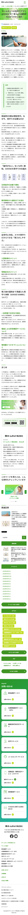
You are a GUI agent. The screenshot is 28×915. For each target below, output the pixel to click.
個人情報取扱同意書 (5, 892)
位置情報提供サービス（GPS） (9, 851)
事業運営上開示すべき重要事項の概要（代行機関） (12, 901)
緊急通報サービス (6, 849)
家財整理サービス (6, 863)
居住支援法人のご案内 (7, 866)
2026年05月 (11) (7, 579)
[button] (12, 501)
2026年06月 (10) (7, 576)
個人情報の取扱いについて (7, 890)
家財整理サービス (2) (9, 646)
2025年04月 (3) (7, 599)
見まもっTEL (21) (8, 626)
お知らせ (3, 877)
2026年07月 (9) (7, 574)
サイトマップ (4, 906)
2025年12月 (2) (7, 591)
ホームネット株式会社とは (8, 843)
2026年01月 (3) (7, 589)
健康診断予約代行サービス (8, 854)
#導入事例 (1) (16, 665)
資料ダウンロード (8, 779)
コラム (3, 31)
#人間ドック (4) (17, 663)
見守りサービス (6, 27)
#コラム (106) (7, 663)
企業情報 (3, 873)
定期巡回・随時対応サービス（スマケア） (12, 861)
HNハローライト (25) (9, 622)
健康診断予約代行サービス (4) (12, 639)
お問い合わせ (7, 699)
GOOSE (14, 27)
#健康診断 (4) (7, 665)
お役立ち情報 (4, 880)
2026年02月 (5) (7, 586)
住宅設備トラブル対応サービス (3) (13, 642)
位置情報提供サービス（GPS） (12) (13, 632)
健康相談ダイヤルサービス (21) (12, 629)
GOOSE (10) (7, 636)
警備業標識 (3, 904)
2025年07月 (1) (7, 594)
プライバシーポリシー (6, 887)
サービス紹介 (4, 846)
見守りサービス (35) (9, 619)
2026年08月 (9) (7, 571)
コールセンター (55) (9, 616)
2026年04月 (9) (7, 581)
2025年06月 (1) (7, 596)
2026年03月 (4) (7, 584)
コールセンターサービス (7, 859)
